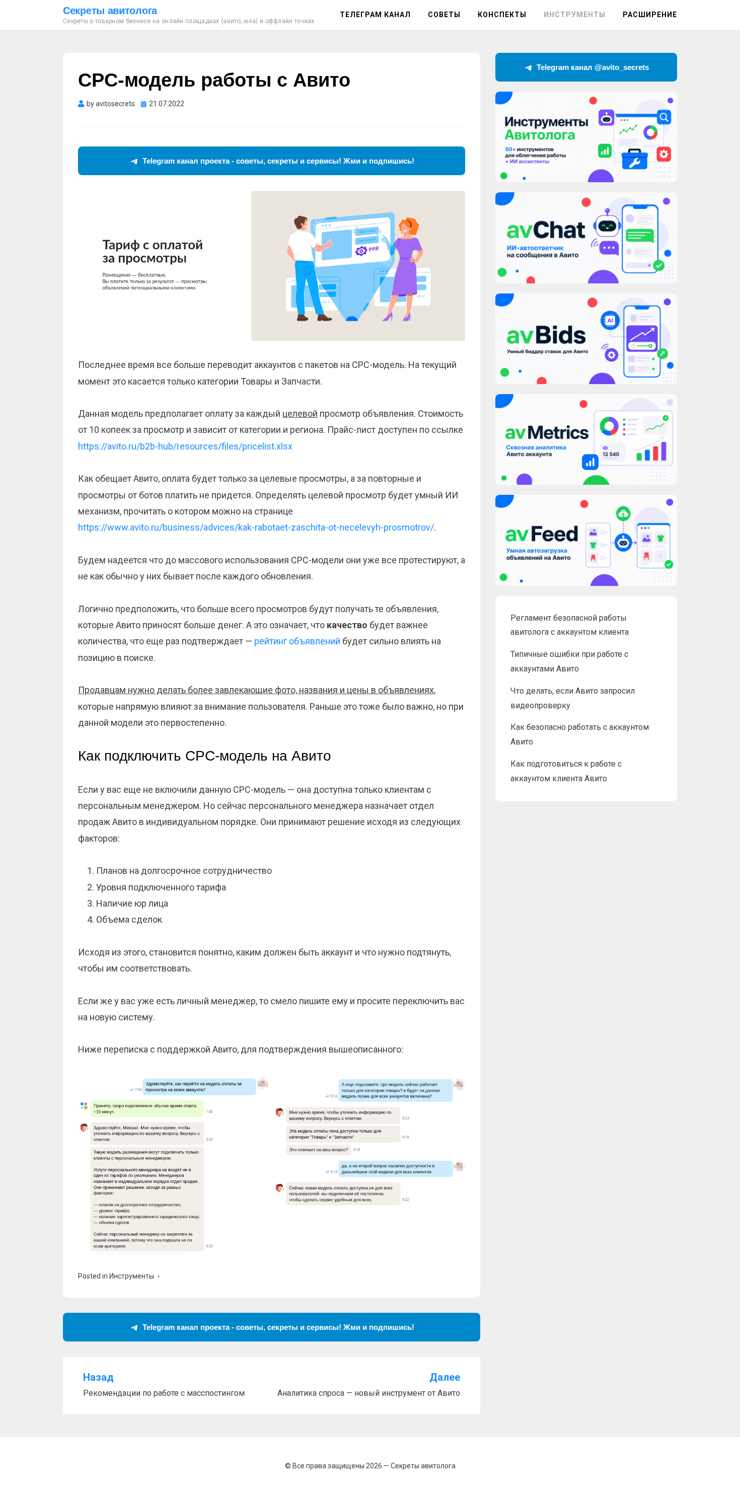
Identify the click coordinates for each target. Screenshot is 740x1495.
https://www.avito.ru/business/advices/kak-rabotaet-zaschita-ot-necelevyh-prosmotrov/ (256, 527)
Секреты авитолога (110, 10)
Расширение (650, 15)
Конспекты (502, 15)
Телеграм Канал (375, 15)
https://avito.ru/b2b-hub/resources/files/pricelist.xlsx (185, 446)
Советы (444, 15)
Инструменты (575, 15)
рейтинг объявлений (297, 641)
